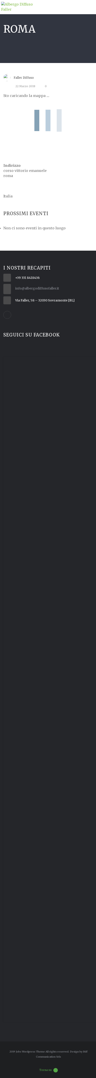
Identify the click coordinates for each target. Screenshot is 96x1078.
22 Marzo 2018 (25, 86)
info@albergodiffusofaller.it (37, 288)
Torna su (45, 1070)
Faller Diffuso (24, 78)
